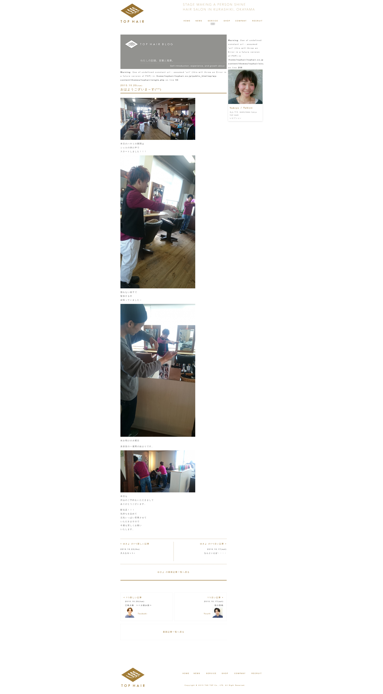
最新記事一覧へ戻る (173, 632)
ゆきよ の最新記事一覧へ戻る (174, 572)
